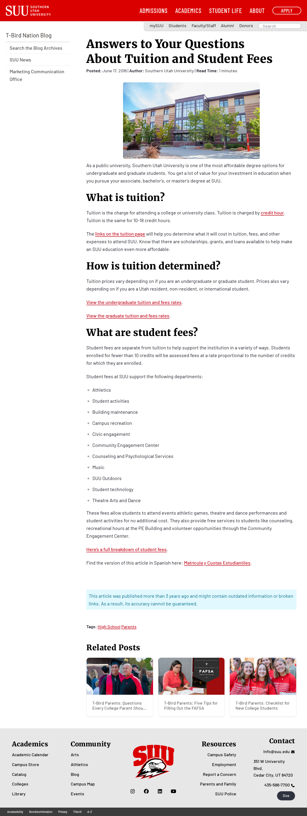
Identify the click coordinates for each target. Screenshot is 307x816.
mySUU (157, 25)
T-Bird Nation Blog (29, 35)
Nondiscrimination (41, 811)
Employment (224, 764)
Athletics (79, 764)
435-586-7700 (277, 784)
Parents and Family (218, 783)
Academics (188, 10)
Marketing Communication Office (37, 75)
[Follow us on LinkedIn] (160, 791)
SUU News (20, 59)
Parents (128, 626)
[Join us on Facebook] (146, 791)
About (257, 10)
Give (286, 796)
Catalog (19, 774)
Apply (287, 10)
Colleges (20, 783)
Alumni (227, 25)
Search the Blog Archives (36, 48)
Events (77, 793)
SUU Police (225, 793)
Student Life (225, 10)
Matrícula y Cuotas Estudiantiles (217, 563)
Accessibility (15, 811)
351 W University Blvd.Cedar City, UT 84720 (273, 768)
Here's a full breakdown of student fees (126, 549)
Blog (75, 774)
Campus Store (25, 764)
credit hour (272, 212)
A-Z (89, 811)
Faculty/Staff (204, 25)
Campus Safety (221, 754)
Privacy (62, 811)
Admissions (154, 10)
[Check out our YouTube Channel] (174, 791)
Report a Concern (219, 774)
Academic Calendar (30, 754)
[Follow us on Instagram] (133, 791)
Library (19, 793)
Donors (246, 25)
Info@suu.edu (276, 751)
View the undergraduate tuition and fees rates (134, 302)
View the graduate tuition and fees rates (127, 315)
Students (177, 25)
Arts (75, 754)
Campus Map (83, 783)
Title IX (77, 811)
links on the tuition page (120, 234)
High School (109, 626)
